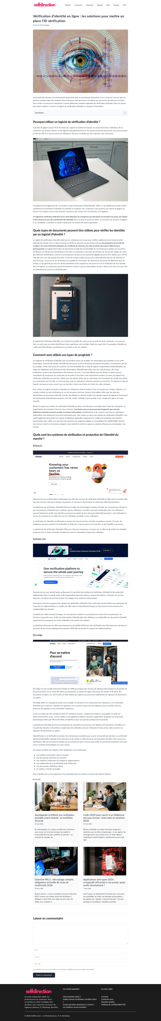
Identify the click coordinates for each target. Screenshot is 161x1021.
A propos (104, 996)
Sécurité (100, 5)
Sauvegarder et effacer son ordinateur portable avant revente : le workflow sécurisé (54, 818)
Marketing (89, 5)
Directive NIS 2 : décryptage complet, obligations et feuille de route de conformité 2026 (54, 882)
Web (108, 5)
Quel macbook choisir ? (72, 996)
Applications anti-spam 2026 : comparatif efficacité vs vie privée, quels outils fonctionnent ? (104, 882)
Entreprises (78, 5)
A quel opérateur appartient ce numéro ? (78, 1004)
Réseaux (116, 5)
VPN (124, 5)
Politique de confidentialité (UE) (113, 1004)
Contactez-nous (107, 999)
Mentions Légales (108, 1002)
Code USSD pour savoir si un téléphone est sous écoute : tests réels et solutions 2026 (104, 818)
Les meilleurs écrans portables (74, 1007)
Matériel (68, 5)
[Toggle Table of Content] (124, 113)
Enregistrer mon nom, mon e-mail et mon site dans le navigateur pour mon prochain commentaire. (64, 969)
